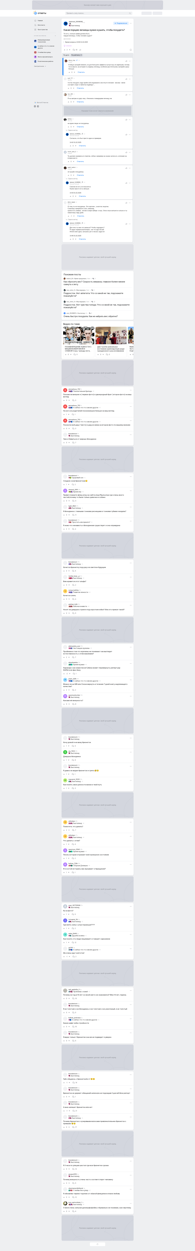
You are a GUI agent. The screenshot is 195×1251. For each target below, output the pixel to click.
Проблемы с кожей (80, 992)
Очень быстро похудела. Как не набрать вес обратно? (91, 316)
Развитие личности (80, 592)
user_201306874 (71, 313)
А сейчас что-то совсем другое (85, 408)
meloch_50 (69, 278)
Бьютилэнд (75, 26)
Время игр (77, 492)
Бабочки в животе (80, 606)
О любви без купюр (80, 1190)
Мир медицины (81, 290)
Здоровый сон (77, 478)
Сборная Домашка (80, 866)
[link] (78, 342)
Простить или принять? (81, 522)
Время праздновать (80, 278)
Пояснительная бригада (82, 391)
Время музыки (78, 665)
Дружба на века (78, 936)
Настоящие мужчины (81, 648)
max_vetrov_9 (70, 290)
